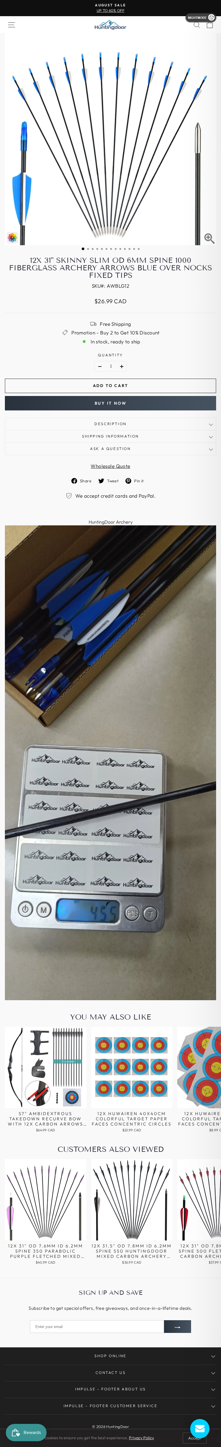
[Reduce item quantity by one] (100, 366)
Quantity (110, 355)
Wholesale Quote (110, 466)
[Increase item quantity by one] (122, 366)
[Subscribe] (177, 1326)
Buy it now (111, 403)
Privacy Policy (141, 1437)
